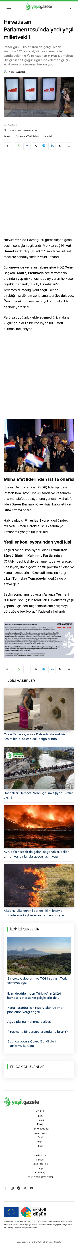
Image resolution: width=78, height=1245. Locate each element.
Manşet (48, 136)
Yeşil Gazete (17, 72)
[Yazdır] (68, 146)
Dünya (7, 136)
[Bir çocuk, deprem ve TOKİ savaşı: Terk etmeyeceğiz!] (39, 956)
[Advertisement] (39, 194)
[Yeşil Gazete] (6, 72)
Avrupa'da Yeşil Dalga (27, 136)
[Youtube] (31, 1188)
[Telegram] (43, 146)
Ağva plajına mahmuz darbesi (29, 1022)
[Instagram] (12, 1188)
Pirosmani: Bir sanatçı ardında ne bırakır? (37, 1032)
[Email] (60, 146)
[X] (35, 146)
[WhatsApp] (18, 146)
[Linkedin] (52, 146)
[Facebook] (27, 146)
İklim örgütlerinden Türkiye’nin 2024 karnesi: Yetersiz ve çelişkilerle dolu (34, 996)
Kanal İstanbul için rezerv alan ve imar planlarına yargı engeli (35, 1010)
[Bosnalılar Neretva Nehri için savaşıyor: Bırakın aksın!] (39, 768)
